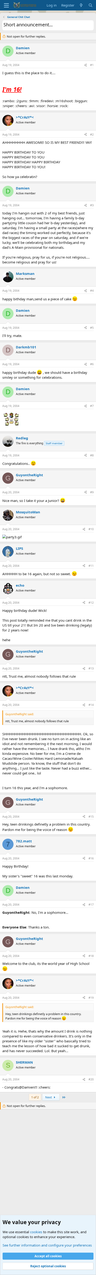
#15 (91, 817)
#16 (91, 858)
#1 (92, 65)
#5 (92, 328)
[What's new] (81, 5)
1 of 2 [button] (35, 1097)
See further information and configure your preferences (47, 1245)
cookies (36, 1231)
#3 (92, 205)
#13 (91, 668)
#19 (91, 998)
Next (49, 1097)
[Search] (90, 5)
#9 (92, 492)
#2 (92, 135)
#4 (92, 291)
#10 (91, 529)
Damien (23, 48)
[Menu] (6, 5)
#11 (91, 566)
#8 (92, 455)
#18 (91, 956)
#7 (92, 406)
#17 (91, 905)
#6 (92, 364)
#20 (91, 1079)
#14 (91, 705)
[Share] (85, 65)
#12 (91, 603)
